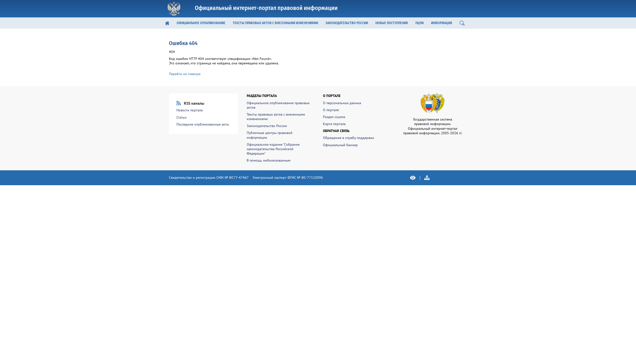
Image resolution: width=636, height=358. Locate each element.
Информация (441, 23)
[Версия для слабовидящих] (413, 178)
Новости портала (189, 110)
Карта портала (334, 124)
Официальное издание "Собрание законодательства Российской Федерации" (273, 149)
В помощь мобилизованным (268, 160)
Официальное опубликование (201, 23)
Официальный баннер (340, 145)
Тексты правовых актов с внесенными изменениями (275, 23)
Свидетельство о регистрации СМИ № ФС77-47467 (209, 177)
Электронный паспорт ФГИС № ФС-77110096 (287, 177)
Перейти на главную (184, 74)
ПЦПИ (419, 23)
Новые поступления (391, 23)
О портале (331, 110)
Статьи (181, 117)
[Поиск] (462, 23)
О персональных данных (342, 103)
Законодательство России (346, 23)
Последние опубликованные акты (202, 124)
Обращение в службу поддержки (348, 137)
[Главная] (167, 23)
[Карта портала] (427, 178)
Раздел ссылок (334, 117)
